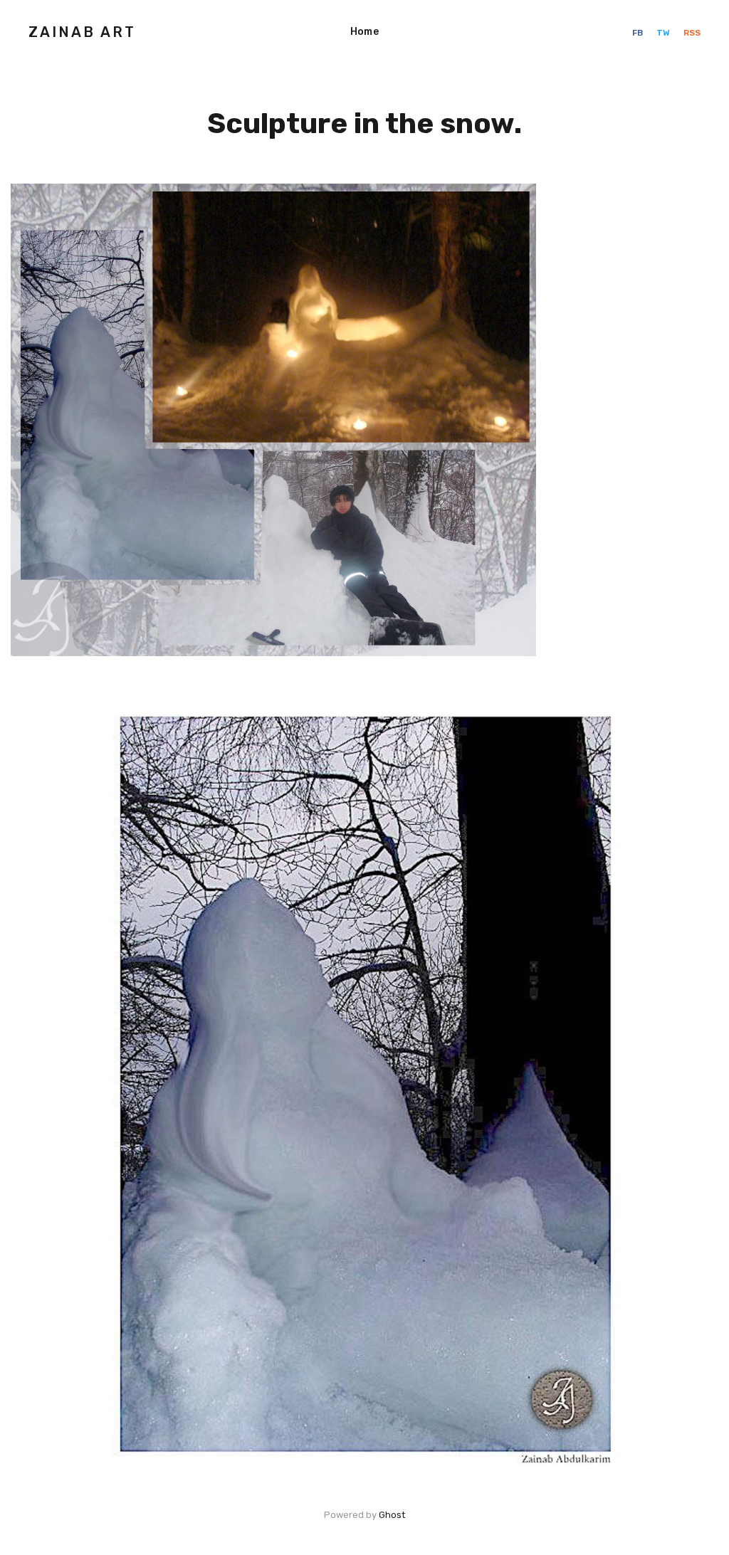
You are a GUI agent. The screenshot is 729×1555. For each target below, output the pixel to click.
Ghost (392, 1514)
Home (364, 32)
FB (638, 33)
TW (664, 33)
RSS (692, 33)
